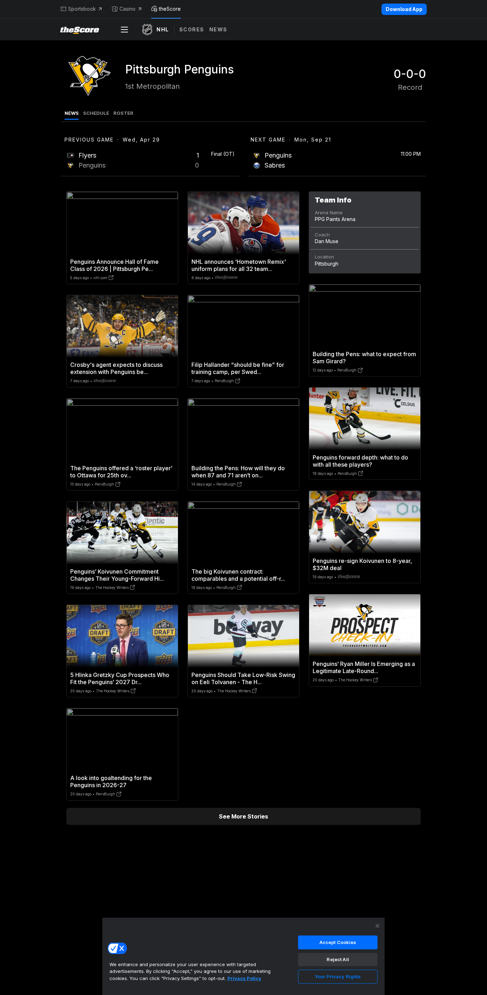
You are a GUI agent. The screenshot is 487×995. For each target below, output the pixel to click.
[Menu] (124, 29)
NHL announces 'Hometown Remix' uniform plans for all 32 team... (238, 265)
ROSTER (123, 113)
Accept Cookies (338, 942)
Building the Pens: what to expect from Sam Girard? (364, 357)
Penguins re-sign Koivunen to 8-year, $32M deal (362, 564)
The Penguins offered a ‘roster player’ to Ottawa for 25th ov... (121, 472)
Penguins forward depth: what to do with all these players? (360, 461)
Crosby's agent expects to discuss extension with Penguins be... (116, 368)
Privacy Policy (244, 978)
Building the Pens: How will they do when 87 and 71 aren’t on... (238, 472)
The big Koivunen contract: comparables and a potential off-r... (238, 575)
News (218, 29)
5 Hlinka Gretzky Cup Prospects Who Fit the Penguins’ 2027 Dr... (119, 678)
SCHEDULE (96, 113)
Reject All (338, 959)
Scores (191, 29)
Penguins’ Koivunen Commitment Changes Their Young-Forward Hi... (117, 575)
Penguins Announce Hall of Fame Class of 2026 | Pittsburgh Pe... (114, 265)
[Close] (377, 926)
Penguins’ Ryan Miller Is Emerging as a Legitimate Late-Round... (364, 667)
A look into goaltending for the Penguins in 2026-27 (111, 781)
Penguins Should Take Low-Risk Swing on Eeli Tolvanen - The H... (243, 678)
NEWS (72, 113)
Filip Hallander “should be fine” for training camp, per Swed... (237, 368)
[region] (243, 956)
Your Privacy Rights (338, 976)
